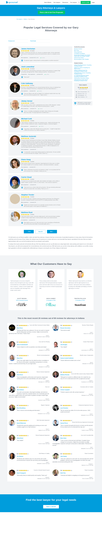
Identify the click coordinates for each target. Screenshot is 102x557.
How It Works (47, 2)
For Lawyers (73, 2)
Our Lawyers (57, 2)
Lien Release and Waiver (79, 53)
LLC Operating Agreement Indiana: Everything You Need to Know (81, 76)
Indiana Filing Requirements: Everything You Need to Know (82, 65)
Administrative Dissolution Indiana (81, 78)
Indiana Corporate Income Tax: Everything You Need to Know (80, 71)
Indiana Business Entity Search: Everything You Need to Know (81, 80)
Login (93, 2)
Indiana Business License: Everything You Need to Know (82, 73)
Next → (52, 231)
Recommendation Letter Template (81, 59)
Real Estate (33, 41)
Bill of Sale (76, 50)
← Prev (29, 231)
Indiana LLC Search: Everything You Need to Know (82, 68)
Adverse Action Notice (79, 57)
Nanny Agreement (78, 52)
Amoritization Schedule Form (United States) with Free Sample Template (82, 56)
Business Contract (78, 48)
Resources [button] (65, 2)
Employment (11, 41)
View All (40, 231)
